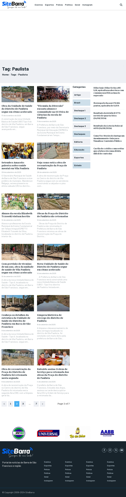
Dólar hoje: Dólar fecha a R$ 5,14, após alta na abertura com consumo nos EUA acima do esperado (108, 91)
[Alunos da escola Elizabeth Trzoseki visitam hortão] (18, 201)
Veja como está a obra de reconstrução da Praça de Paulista (52, 165)
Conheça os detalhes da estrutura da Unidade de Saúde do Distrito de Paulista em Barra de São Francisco (16, 320)
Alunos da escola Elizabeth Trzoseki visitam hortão (17, 215)
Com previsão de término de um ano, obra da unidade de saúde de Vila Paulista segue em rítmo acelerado (17, 268)
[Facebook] (104, 450)
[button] (121, 5)
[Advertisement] (63, 33)
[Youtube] (122, 450)
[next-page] (42, 404)
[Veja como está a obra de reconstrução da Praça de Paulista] (53, 151)
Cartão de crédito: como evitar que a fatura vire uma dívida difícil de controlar (108, 151)
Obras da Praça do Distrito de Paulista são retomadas (52, 215)
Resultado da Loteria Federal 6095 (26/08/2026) (107, 127)
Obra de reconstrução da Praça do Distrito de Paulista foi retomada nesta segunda (16, 373)
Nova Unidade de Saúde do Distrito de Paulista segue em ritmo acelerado (52, 266)
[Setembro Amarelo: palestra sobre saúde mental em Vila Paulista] (18, 151)
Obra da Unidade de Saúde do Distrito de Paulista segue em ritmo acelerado (17, 108)
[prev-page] (4, 404)
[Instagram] (110, 450)
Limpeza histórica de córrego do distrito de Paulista (50, 317)
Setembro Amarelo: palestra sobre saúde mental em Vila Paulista (15, 165)
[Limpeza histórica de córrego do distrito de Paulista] (53, 303)
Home (5, 74)
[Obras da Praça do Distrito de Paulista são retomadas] (53, 201)
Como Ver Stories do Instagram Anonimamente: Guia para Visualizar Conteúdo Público (108, 138)
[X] (116, 450)
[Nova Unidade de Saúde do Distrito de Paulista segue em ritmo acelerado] (53, 252)
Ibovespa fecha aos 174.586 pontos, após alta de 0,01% (106, 104)
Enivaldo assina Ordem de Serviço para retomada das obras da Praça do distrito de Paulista (53, 373)
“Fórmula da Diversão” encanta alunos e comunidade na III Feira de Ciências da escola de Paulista (53, 111)
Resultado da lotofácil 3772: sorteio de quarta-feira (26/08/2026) (107, 115)
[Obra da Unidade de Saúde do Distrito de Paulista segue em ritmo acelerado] (18, 94)
